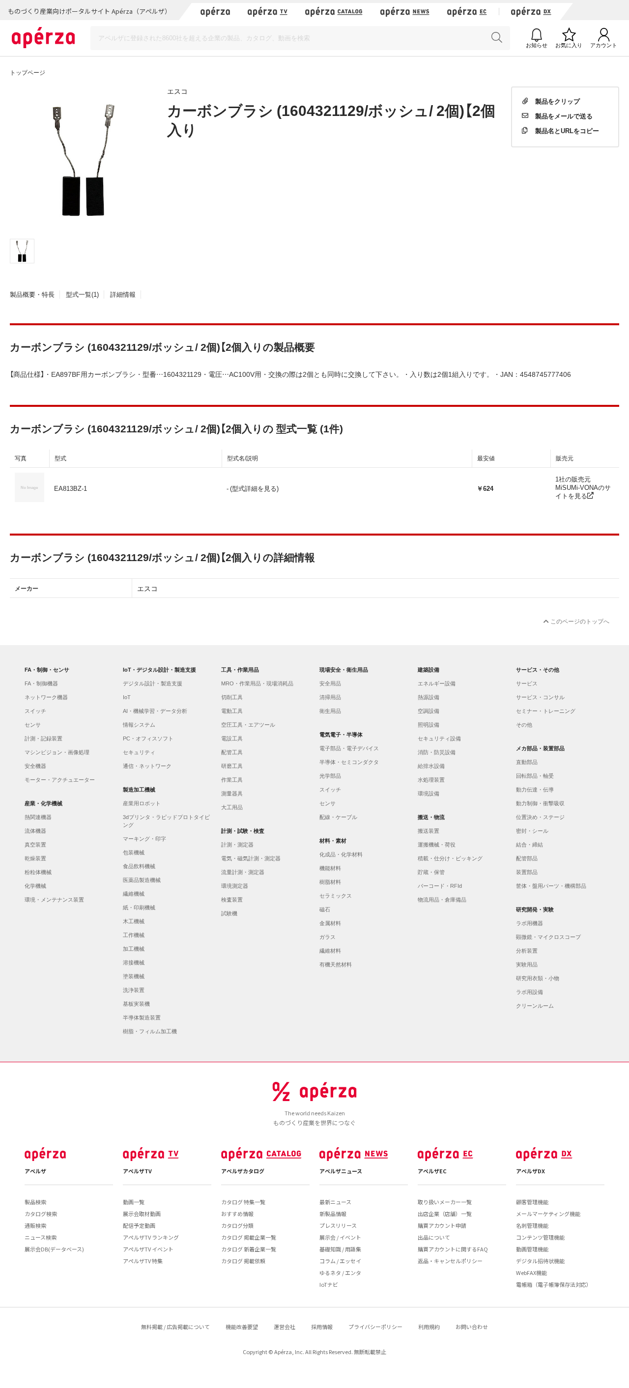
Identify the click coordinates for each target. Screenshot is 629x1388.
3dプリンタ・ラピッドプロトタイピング (166, 821)
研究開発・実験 (535, 909)
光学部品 (330, 776)
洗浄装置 (133, 990)
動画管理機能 (532, 1249)
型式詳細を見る (254, 488)
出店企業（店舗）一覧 (445, 1214)
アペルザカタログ (242, 1171)
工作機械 (133, 935)
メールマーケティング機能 (548, 1214)
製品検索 (35, 1202)
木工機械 (133, 921)
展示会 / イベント (340, 1237)
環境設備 (428, 793)
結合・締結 (529, 845)
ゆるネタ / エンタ (340, 1272)
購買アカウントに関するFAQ (453, 1249)
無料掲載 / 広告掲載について (175, 1327)
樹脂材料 (330, 882)
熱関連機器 (38, 817)
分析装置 (527, 951)
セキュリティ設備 (439, 738)
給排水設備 (431, 766)
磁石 (324, 909)
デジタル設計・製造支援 (152, 683)
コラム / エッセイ (340, 1261)
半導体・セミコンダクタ (349, 762)
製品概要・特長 (32, 294)
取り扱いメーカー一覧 (445, 1202)
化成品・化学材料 (341, 854)
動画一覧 (133, 1202)
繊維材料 (330, 951)
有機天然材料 (335, 964)
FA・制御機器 (41, 683)
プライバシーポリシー (375, 1327)
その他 (524, 725)
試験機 (229, 913)
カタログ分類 (237, 1225)
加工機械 (133, 949)
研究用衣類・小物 (537, 978)
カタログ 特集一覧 (243, 1202)
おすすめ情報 (237, 1214)
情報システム (139, 725)
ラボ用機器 (529, 923)
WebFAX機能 (531, 1272)
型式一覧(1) (82, 294)
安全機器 (35, 766)
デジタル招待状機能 (540, 1261)
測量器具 (232, 793)
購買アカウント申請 (442, 1225)
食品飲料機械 (139, 866)
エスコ (177, 91)
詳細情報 (123, 294)
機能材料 (330, 868)
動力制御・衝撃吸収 (540, 803)
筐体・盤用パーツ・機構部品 (551, 886)
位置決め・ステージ (540, 817)
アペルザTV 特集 (143, 1261)
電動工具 (232, 711)
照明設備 (428, 725)
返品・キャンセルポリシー (450, 1261)
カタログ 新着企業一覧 (248, 1249)
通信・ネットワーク (147, 766)
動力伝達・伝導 (535, 789)
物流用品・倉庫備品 (442, 900)
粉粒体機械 (38, 872)
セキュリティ (139, 752)
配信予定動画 (139, 1225)
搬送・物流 (431, 817)
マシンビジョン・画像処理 (57, 752)
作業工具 (232, 780)
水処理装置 (431, 780)
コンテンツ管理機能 (540, 1237)
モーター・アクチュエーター (60, 780)
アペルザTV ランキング (151, 1237)
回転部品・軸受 (535, 776)
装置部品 (527, 872)
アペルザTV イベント (148, 1249)
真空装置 (35, 845)
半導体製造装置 (142, 1017)
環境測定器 (234, 886)
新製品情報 (332, 1214)
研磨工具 (232, 766)
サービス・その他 (537, 670)
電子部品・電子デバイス (349, 748)
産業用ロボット (142, 803)
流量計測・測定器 (242, 872)
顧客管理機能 (532, 1202)
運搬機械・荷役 (437, 845)
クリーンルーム (535, 1006)
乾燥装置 (35, 858)
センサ (33, 725)
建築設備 (428, 670)
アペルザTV (137, 1171)
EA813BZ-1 (70, 488)
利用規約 (429, 1327)
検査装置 (232, 900)
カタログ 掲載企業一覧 (248, 1237)
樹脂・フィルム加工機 (150, 1031)
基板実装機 (136, 1004)
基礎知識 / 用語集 (340, 1249)
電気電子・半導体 (341, 734)
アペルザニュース (340, 1171)
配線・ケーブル (338, 817)
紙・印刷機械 (139, 907)
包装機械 (133, 852)
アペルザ (35, 1171)
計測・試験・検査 (242, 831)
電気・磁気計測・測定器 (251, 858)
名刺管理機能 (532, 1225)
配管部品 (527, 858)
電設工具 (232, 738)
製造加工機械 (139, 789)
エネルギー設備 (437, 683)
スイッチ (35, 711)
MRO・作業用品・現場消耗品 (257, 683)
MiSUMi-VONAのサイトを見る (583, 491)
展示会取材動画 (142, 1214)
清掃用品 (330, 697)
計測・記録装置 (43, 738)
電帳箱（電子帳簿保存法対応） (554, 1284)
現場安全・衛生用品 (343, 670)
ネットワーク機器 (46, 697)
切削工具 (232, 697)
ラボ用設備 (529, 992)
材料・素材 (332, 841)
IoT (127, 697)
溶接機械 (133, 962)
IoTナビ (328, 1284)
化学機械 (35, 886)
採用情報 (322, 1327)
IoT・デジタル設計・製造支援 (159, 670)
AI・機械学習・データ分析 (155, 711)
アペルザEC (432, 1171)
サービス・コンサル (540, 697)
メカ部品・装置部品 (540, 748)
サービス (527, 683)
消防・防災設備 (437, 752)
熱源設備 (428, 697)
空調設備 (428, 711)
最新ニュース (335, 1202)
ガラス (327, 937)
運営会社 (284, 1327)
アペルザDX (530, 1171)
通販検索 (35, 1225)
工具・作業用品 (240, 670)
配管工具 (232, 752)
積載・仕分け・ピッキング (450, 858)
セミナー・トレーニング (545, 711)
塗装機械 (133, 976)
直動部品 (527, 762)
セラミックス (335, 896)
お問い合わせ (472, 1327)
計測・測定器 (237, 845)
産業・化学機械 (43, 803)
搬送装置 (428, 831)
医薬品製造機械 (142, 880)
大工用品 (232, 807)
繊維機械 (133, 894)
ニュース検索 (41, 1237)
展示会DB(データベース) (54, 1249)
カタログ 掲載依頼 (243, 1261)
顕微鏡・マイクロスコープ (548, 937)
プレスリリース (338, 1225)
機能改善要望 (242, 1327)
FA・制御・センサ (47, 670)
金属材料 (330, 923)
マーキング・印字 (144, 839)
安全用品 (330, 683)
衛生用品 (330, 711)
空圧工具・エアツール (248, 725)
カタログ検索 (41, 1214)
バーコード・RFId (440, 886)
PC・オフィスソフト (148, 738)
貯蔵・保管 (431, 872)
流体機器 (35, 831)
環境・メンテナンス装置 (54, 900)
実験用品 (527, 964)
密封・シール (532, 831)
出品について (434, 1237)
